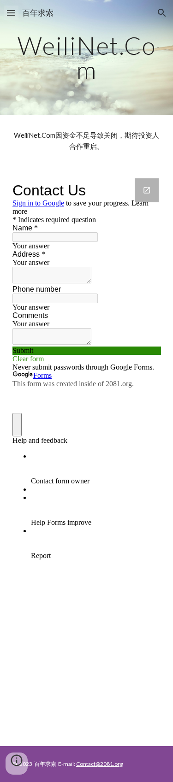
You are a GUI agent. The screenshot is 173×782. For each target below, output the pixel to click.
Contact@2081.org (99, 763)
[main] (87, 57)
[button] (11, 12)
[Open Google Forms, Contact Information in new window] (147, 190)
